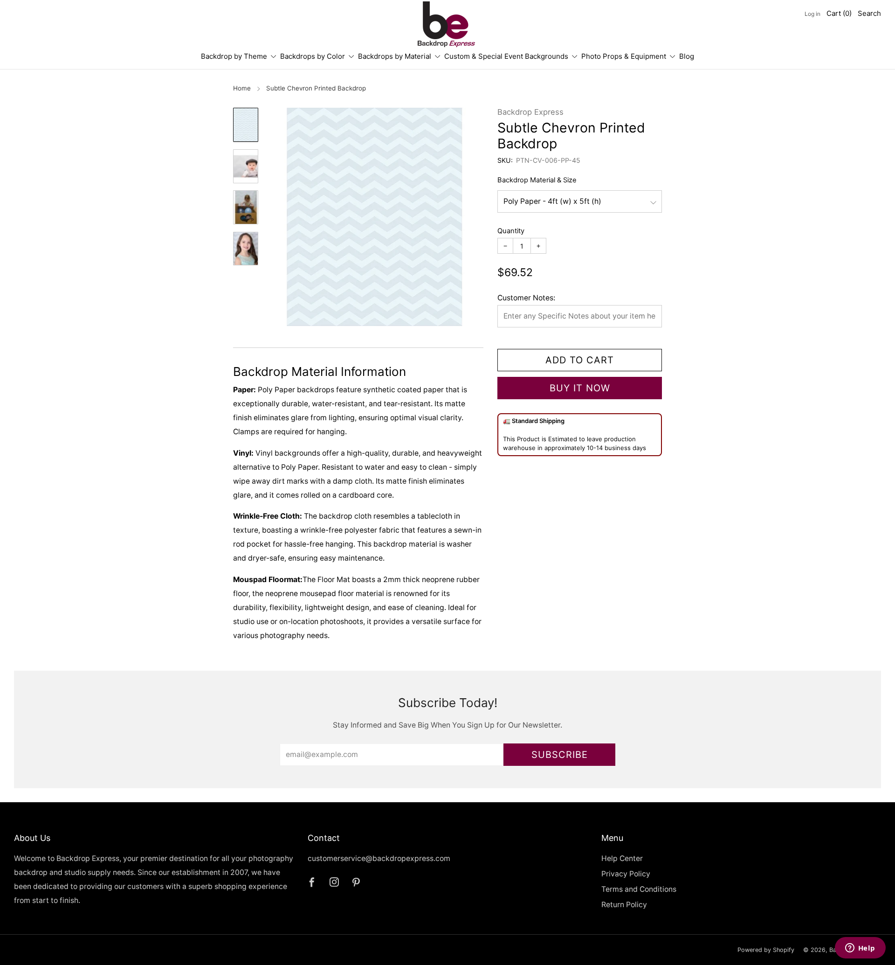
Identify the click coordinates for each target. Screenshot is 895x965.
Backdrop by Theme (234, 56)
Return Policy (624, 904)
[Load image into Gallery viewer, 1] (245, 125)
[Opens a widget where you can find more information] (860, 948)
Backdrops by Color (312, 56)
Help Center (622, 858)
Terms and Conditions (638, 889)
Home (242, 88)
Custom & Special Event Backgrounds (506, 56)
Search (869, 13)
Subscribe (559, 754)
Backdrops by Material (394, 56)
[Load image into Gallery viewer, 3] (245, 207)
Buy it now (580, 388)
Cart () (839, 13)
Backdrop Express (530, 112)
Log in (812, 13)
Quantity (510, 231)
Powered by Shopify (765, 949)
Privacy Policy (625, 873)
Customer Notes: (526, 297)
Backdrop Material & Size (537, 180)
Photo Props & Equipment (623, 56)
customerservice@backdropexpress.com (379, 858)
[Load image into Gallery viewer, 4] (245, 249)
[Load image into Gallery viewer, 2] (245, 166)
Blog (686, 56)
